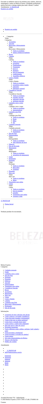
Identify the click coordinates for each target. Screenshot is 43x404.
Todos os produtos (18, 51)
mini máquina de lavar (20, 142)
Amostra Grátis (17, 196)
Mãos (14, 121)
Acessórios (12, 42)
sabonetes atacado (18, 99)
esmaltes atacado (18, 97)
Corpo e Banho (13, 78)
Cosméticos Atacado (15, 90)
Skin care (12, 173)
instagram (8, 356)
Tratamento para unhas (16, 182)
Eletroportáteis (13, 135)
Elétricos (11, 144)
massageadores (17, 110)
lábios (14, 180)
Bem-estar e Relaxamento (17, 45)
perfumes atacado (18, 101)
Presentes (12, 171)
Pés (14, 123)
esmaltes (15, 193)
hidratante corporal (19, 88)
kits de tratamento (18, 72)
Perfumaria (12, 158)
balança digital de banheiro (21, 52)
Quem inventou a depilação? (14, 333)
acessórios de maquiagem (21, 155)
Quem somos (9, 336)
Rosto (14, 119)
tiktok (6, 363)
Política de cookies (11, 341)
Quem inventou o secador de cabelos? (17, 334)
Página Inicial (9, 204)
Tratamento (16, 67)
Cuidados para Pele (15, 112)
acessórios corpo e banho (21, 85)
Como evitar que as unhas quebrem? (16, 320)
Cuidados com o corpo (16, 103)
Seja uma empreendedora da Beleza (16, 338)
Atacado (11, 43)
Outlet (11, 157)
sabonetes (16, 87)
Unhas (11, 184)
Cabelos (11, 56)
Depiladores (16, 132)
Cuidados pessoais (14, 124)
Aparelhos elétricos (19, 76)
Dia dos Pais (13, 133)
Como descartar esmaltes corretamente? (17, 318)
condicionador (17, 74)
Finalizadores (17, 65)
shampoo (15, 70)
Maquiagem (12, 148)
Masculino (16, 167)
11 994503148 (14, 7)
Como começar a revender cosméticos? (17, 316)
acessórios (16, 63)
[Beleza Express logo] (8, 26)
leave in (15, 69)
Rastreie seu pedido (7, 9)
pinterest (7, 359)
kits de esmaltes (18, 191)
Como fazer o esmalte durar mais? (15, 322)
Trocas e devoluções (11, 340)
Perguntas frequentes (11, 327)
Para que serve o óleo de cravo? (15, 325)
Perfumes (12, 160)
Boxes (11, 54)
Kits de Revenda (14, 146)
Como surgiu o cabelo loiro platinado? (17, 324)
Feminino (16, 169)
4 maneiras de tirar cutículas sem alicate (17, 315)
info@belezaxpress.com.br (13, 352)
